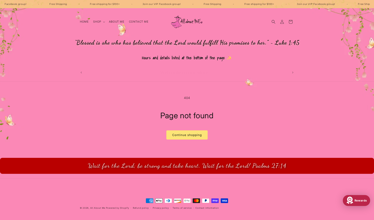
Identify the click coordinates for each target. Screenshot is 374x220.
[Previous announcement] (81, 72)
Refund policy (141, 207)
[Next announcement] (292, 72)
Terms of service (182, 207)
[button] (98, 22)
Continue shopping (187, 135)
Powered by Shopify (117, 208)
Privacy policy (161, 207)
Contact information (207, 207)
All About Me (97, 208)
